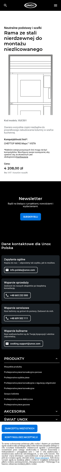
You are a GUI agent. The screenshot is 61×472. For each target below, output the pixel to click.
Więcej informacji (42, 458)
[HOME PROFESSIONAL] (30, 5)
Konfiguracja (22, 157)
